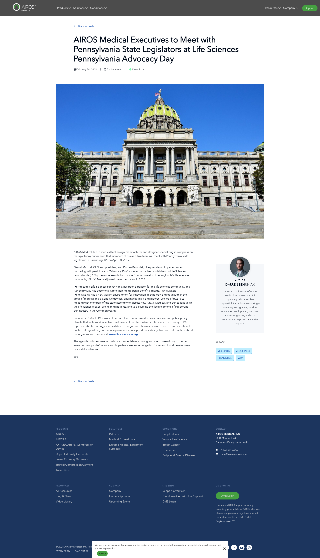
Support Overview (173, 490)
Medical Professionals (122, 439)
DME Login (169, 501)
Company (115, 485)
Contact (221, 429)
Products (62, 429)
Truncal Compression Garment (74, 464)
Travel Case (63, 470)
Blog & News (63, 496)
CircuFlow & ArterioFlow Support (182, 496)
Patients (113, 434)
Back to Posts (85, 26)
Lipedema (168, 450)
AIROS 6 (61, 434)
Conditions (169, 429)
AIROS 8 (61, 439)
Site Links (168, 485)
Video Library (64, 501)
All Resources (64, 490)
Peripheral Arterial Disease (178, 455)
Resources (63, 485)
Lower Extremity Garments (72, 459)
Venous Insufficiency (174, 439)
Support (310, 8)
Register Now (223, 520)
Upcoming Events (119, 501)
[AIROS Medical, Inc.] (26, 8)
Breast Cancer (171, 444)
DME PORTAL (223, 485)
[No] (224, 548)
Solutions (115, 429)
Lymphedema (170, 434)
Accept (102, 553)
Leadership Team (119, 496)
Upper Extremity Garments (72, 454)
